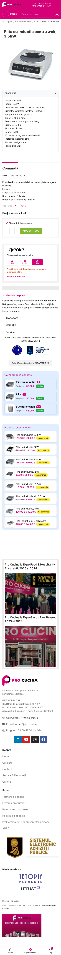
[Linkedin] (18, 739)
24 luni (24, 262)
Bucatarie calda (23, 21)
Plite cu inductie (50, 21)
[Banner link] (30, 593)
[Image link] (20, 680)
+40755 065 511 (30, 717)
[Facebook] (43, 739)
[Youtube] (26, 739)
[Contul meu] (57, 14)
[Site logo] (12, 4)
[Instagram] (35, 739)
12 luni (12, 262)
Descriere (30, 93)
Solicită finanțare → (17, 276)
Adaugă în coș (31, 231)
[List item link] (30, 756)
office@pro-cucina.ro (27, 724)
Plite (36, 21)
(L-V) (41, 6)
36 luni (37, 262)
